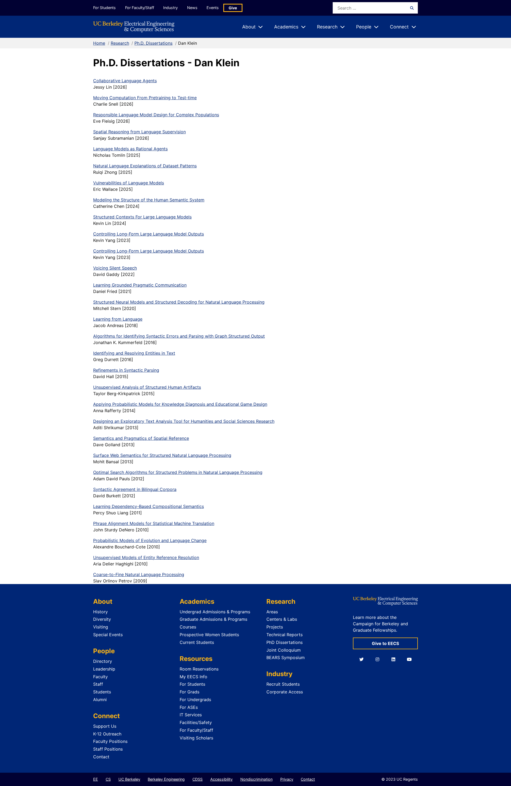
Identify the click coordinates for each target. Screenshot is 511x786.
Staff (98, 684)
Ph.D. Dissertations (153, 43)
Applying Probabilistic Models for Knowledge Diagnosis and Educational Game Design (180, 404)
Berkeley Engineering (166, 779)
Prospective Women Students (209, 634)
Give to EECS (385, 643)
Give (233, 8)
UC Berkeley (129, 779)
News (192, 7)
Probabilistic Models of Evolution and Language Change (150, 540)
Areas (272, 611)
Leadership (104, 669)
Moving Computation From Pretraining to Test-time (145, 97)
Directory (102, 661)
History (100, 611)
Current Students (197, 642)
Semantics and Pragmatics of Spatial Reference (141, 438)
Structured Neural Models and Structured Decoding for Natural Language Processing (179, 302)
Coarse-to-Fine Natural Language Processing (138, 574)
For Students (104, 7)
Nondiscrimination (256, 779)
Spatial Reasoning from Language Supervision (139, 131)
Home (99, 43)
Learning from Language (117, 319)
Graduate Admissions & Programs (213, 619)
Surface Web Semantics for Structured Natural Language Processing (162, 455)
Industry (170, 7)
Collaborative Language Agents (125, 80)
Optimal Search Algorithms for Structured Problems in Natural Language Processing (177, 472)
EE (95, 779)
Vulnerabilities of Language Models (128, 182)
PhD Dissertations (284, 642)
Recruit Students (283, 684)
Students (102, 691)
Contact (101, 756)
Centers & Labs (281, 619)
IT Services (191, 714)
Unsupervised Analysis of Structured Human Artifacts (147, 387)
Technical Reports (284, 634)
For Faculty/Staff (139, 7)
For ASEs (189, 707)
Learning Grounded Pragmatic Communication (140, 285)
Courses (188, 627)
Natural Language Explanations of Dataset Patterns (145, 165)
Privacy (286, 779)
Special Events (108, 634)
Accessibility (221, 779)
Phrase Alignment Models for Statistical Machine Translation (153, 523)
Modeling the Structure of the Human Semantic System (148, 199)
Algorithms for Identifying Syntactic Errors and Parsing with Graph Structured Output (179, 336)
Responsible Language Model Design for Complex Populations (156, 114)
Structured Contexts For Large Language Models (142, 217)
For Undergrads (195, 699)
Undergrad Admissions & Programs (215, 611)
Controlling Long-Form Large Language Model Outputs (148, 234)
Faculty (100, 676)
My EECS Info (193, 676)
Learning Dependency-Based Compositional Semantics (148, 506)
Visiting (100, 627)
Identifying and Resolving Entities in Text (134, 353)
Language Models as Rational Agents (130, 148)
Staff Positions (108, 749)
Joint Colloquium (283, 650)
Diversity (102, 619)
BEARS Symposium (285, 657)
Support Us (104, 726)
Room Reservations (199, 669)
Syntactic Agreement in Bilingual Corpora (134, 489)
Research (120, 43)
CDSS (197, 779)
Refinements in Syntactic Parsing (126, 370)
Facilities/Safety (196, 722)
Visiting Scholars (196, 738)
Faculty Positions (110, 741)
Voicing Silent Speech (115, 268)
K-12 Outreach (107, 734)
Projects (274, 627)
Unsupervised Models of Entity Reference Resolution (146, 557)
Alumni (100, 699)
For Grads (189, 691)
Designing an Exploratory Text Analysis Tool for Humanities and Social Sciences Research (183, 421)
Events (213, 7)
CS (108, 779)
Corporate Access (284, 691)
